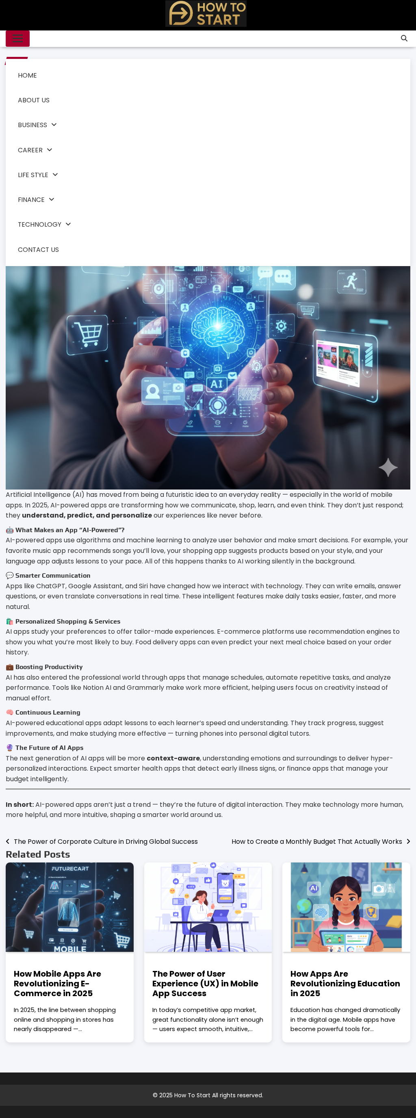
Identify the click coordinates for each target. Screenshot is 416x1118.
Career (30, 150)
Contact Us (38, 249)
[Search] (404, 38)
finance (31, 199)
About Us (34, 100)
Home (27, 75)
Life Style (33, 175)
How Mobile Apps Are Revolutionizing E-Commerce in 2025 (57, 983)
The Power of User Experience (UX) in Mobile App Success (205, 983)
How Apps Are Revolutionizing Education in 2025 (345, 983)
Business (32, 125)
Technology (39, 224)
